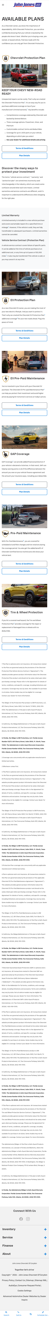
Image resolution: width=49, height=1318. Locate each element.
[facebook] (21, 1219)
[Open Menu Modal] (3, 5)
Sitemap (30, 1280)
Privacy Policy (8, 1280)
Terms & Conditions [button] (24, 148)
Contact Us (20, 1280)
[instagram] (28, 1219)
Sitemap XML (41, 1280)
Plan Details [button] (24, 156)
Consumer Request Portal (29, 1286)
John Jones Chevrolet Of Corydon (33, 1275)
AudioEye (13, 1286)
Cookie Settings (24, 1291)
